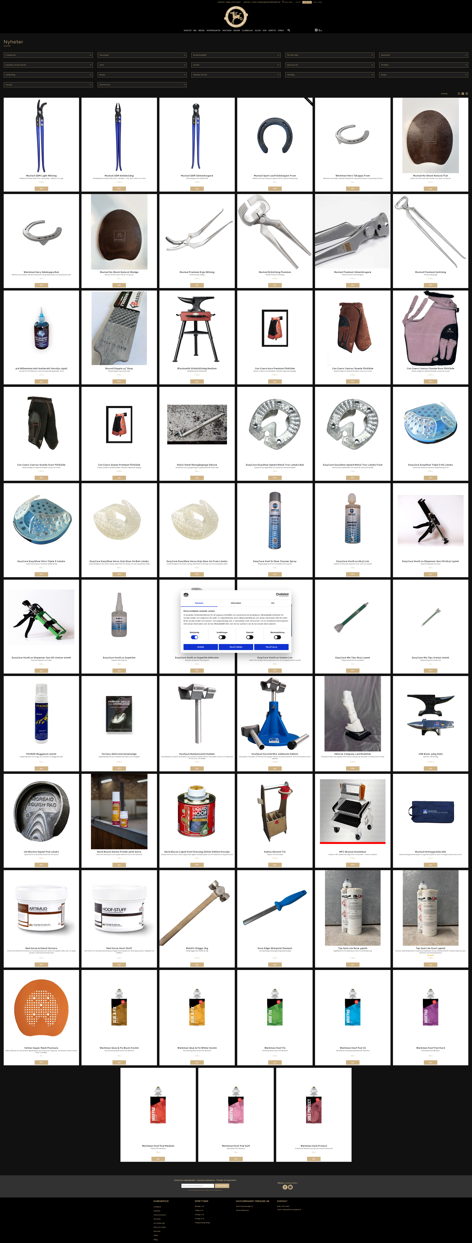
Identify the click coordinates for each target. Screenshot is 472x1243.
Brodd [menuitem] (202, 30)
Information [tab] (236, 603)
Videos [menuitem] (156, 1235)
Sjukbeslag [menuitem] (247, 30)
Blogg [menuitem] (156, 1240)
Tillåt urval (236, 647)
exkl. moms (318, 2)
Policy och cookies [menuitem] (160, 1227)
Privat (298, 2)
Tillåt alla (271, 647)
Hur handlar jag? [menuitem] (159, 1223)
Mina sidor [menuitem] (157, 1231)
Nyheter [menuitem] (187, 30)
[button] (286, 30)
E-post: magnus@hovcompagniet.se (289, 1210)
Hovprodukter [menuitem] (213, 30)
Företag (307, 2)
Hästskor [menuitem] (226, 30)
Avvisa (200, 647)
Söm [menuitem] (264, 30)
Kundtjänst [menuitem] (157, 1207)
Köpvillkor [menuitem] (157, 1211)
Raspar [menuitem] (236, 30)
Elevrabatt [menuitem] (157, 1219)
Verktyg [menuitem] (272, 30)
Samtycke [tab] (199, 603)
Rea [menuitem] (195, 30)
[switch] (222, 637)
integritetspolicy (218, 1190)
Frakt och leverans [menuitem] (160, 1215)
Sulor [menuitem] (258, 30)
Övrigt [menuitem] (281, 30)
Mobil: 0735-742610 (283, 1206)
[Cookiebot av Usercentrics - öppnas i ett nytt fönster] (278, 595)
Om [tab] (272, 603)
